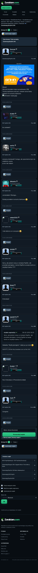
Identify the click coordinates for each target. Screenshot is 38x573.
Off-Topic (10, 21)
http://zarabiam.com (17, 349)
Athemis (13, 181)
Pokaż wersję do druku (10, 485)
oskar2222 (14, 217)
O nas (23, 14)
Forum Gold (5, 14)
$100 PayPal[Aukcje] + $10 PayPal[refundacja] (14, 460)
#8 (35, 326)
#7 (35, 294)
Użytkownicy (32, 11)
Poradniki (14, 11)
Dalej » (15, 30)
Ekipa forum (4, 539)
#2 (35, 123)
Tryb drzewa (6, 39)
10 (34, 465)
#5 (35, 226)
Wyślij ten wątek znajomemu (11, 488)
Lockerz (27, 21)
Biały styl (3, 548)
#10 (35, 407)
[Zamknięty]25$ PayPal (8, 474)
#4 (35, 190)
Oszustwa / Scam (19, 21)
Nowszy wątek (16, 437)
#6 (35, 258)
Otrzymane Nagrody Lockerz (9, 23)
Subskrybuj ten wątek (9, 491)
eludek (12, 249)
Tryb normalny (15, 39)
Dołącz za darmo (6, 7)
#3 (35, 154)
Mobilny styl (4, 551)
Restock (21, 23)
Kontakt (22, 536)
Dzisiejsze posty (5, 534)
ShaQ (12, 285)
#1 (35, 58)
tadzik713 (13, 317)
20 (34, 474)
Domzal (12, 49)
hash (11, 398)
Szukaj (23, 11)
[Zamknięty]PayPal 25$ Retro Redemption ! (13, 470)
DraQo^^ (13, 366)
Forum (5, 11)
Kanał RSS (3, 546)
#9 (35, 375)
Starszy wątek (7, 437)
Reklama (14, 14)
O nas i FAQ (23, 534)
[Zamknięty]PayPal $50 (8, 478)
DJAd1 (12, 114)
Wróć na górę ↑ (5, 553)
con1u (12, 145)
